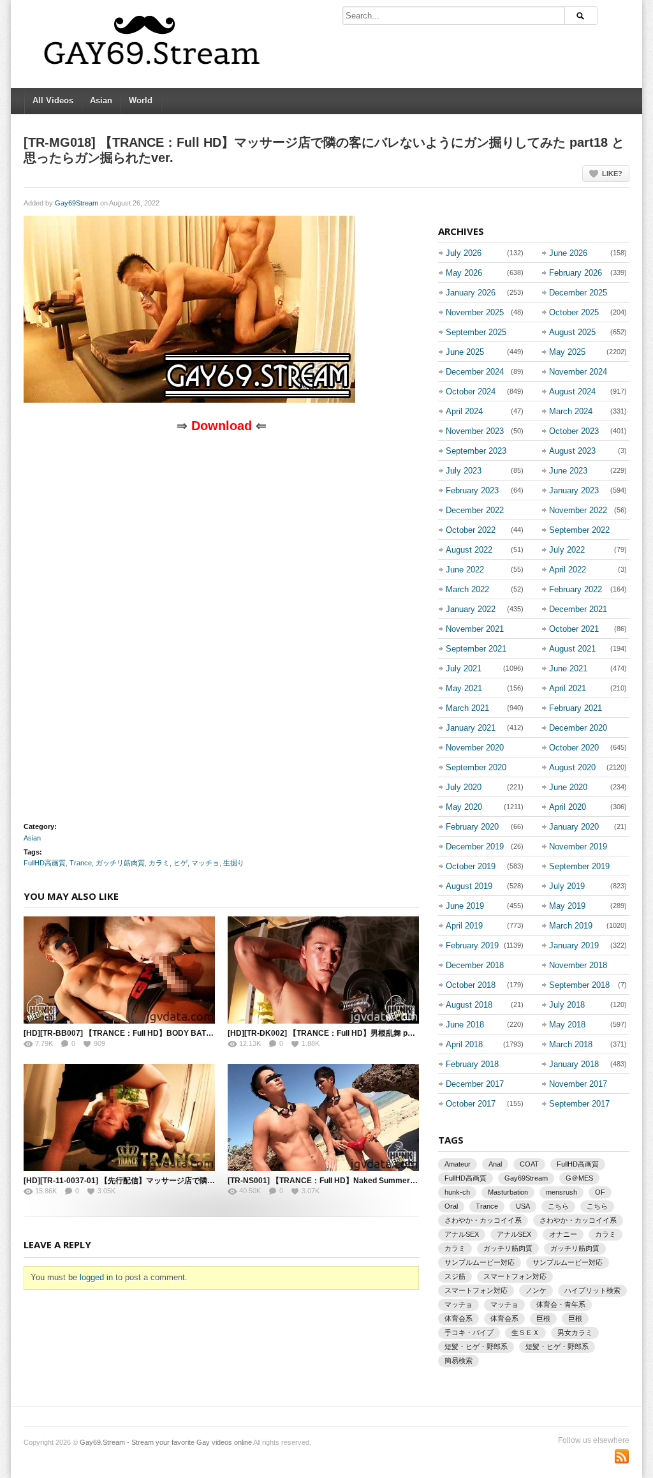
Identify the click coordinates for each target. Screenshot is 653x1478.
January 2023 (574, 490)
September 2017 (579, 1103)
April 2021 (567, 688)
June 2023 (568, 470)
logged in (96, 1277)
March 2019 (570, 925)
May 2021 (464, 688)
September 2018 (579, 985)
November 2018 (578, 965)
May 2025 (567, 352)
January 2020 (574, 827)
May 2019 (567, 906)
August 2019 (469, 886)
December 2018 (475, 965)
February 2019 (472, 945)
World (140, 100)
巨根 (543, 1318)
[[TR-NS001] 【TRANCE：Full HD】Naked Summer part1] (323, 1117)
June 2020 (568, 787)
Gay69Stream (76, 203)
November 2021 (475, 629)
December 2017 (475, 1084)
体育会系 (458, 1318)
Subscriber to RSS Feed (621, 1456)
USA (523, 1206)
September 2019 (579, 866)
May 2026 (464, 273)
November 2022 (578, 510)
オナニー (563, 1234)
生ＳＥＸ (525, 1332)
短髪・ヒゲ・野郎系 (476, 1346)
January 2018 (574, 1064)
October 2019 (470, 866)
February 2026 (575, 273)
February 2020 (472, 827)
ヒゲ (180, 863)
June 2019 (465, 906)
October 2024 (470, 391)
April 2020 (567, 807)
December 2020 (578, 728)
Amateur (457, 1164)
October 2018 (470, 985)
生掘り (233, 863)
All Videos (53, 100)
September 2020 (476, 767)
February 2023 (472, 490)
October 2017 (470, 1103)
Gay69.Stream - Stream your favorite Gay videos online (166, 1442)
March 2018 (570, 1044)
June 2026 (568, 253)
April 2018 (464, 1044)
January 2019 (574, 945)
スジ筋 (455, 1276)
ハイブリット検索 (592, 1290)
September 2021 (476, 648)
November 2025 (475, 312)
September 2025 (476, 332)
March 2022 (467, 589)
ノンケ (536, 1290)
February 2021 (575, 708)
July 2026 (463, 253)
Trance (81, 863)
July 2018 (567, 1005)
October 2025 (574, 312)
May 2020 (464, 807)
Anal (495, 1164)
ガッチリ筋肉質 (120, 863)
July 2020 (463, 787)
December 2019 (475, 846)
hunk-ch (457, 1192)
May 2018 (567, 1024)
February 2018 (472, 1064)
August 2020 (572, 767)
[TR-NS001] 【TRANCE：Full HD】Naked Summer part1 (329, 1180)
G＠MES (579, 1178)
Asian (101, 100)
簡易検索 (458, 1360)
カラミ (159, 863)
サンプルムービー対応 (479, 1262)
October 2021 (574, 629)
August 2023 (572, 451)
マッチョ (205, 863)
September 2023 (476, 451)
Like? (612, 173)
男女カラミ (574, 1332)
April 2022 (567, 569)
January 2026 (470, 292)
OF (600, 1192)
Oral (451, 1206)
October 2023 (574, 431)
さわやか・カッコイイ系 (483, 1220)
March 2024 (570, 411)
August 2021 (572, 648)
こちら (558, 1206)
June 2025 (465, 352)
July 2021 (463, 668)
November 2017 (578, 1084)
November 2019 (578, 846)
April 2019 (464, 925)
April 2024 (464, 411)
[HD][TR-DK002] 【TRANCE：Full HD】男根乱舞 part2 (325, 1033)
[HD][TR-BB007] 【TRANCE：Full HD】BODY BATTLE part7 (132, 1033)
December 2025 (578, 292)
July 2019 (567, 886)
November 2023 (475, 431)
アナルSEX (461, 1234)
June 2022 (465, 569)
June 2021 (568, 668)
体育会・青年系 (560, 1304)
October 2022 (470, 530)
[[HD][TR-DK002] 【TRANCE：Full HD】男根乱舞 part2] (323, 970)
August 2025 (572, 332)
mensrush (561, 1192)
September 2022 (579, 530)
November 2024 (578, 372)
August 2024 (572, 391)
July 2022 (567, 550)
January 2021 (470, 728)
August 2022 (469, 550)
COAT (529, 1164)
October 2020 (574, 747)
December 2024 (475, 372)
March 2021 (467, 708)
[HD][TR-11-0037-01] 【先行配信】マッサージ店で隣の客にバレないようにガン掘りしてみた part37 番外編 (209, 1180)
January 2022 (470, 609)
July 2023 (463, 470)
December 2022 (475, 510)
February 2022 (575, 589)
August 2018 (469, 1005)
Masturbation (508, 1192)
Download (221, 426)
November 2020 (475, 747)
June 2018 (465, 1024)
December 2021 (578, 609)
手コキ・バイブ (469, 1332)
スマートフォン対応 (515, 1276)
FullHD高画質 (45, 863)
